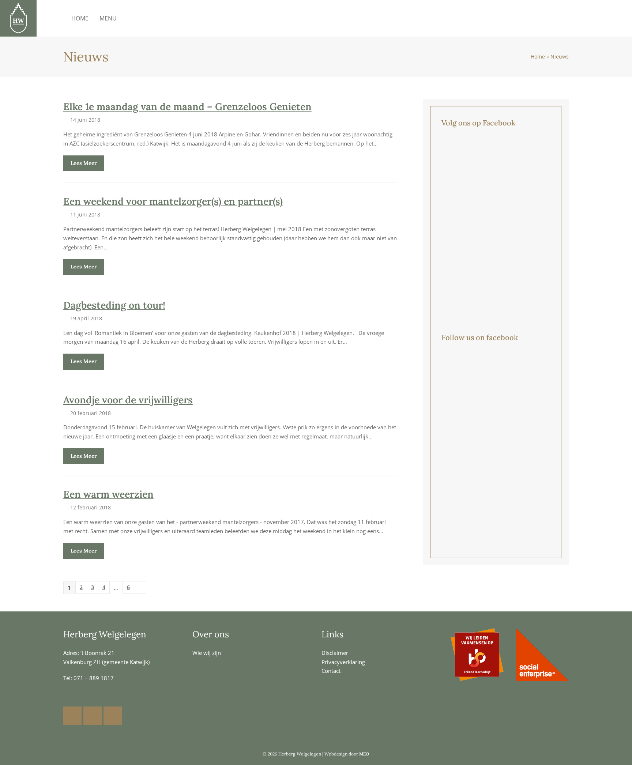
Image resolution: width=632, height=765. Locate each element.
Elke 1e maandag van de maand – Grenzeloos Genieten (187, 106)
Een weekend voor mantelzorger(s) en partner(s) (173, 201)
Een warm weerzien (108, 494)
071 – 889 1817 (94, 678)
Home (538, 56)
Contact (331, 670)
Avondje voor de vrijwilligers (128, 399)
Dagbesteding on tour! (114, 305)
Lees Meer (84, 163)
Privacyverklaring (343, 662)
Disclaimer (334, 652)
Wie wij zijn (206, 652)
